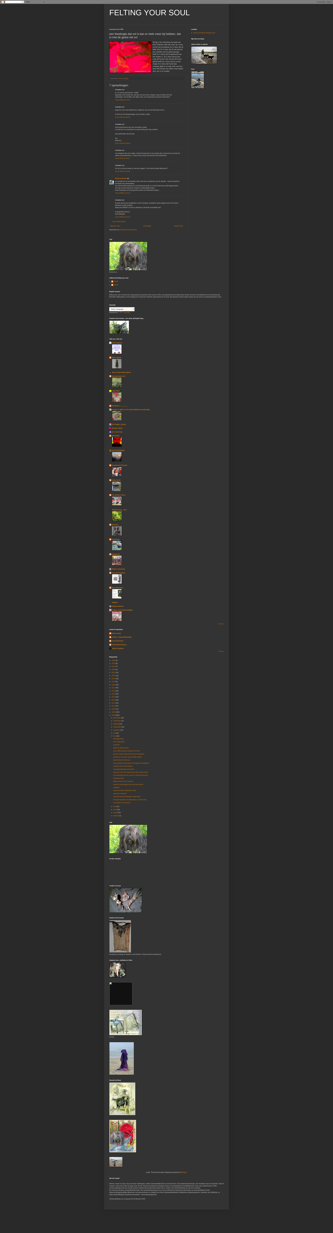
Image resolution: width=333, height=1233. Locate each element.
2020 (114, 679)
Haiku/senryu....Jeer (119, 510)
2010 (114, 709)
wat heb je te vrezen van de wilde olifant (127, 757)
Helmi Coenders (118, 648)
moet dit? (116, 745)
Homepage (147, 226)
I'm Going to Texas (119, 495)
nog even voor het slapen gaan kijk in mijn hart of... (131, 772)
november (117, 721)
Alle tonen (221, 624)
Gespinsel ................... (119, 406)
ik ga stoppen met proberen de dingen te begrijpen (131, 763)
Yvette (116, 281)
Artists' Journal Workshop (121, 637)
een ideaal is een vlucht (121, 803)
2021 (114, 676)
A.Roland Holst (118, 778)
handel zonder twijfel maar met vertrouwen (128, 784)
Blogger (184, 1172)
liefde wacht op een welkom (123, 781)
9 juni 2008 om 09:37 (122, 158)
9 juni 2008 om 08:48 (122, 143)
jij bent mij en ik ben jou (121, 760)
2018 (114, 685)
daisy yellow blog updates (121, 372)
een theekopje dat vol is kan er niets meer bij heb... (131, 775)
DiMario (115, 602)
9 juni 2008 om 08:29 (122, 117)
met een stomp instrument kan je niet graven (128, 754)
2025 (114, 663)
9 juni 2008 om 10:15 (122, 193)
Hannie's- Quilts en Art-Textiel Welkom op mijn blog (131, 410)
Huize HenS (116, 480)
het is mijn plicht (118, 742)
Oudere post (178, 226)
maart (115, 812)
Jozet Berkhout (117, 641)
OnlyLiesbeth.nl (117, 606)
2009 (114, 712)
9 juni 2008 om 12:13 (122, 217)
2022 (114, 672)
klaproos (115, 525)
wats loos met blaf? (120, 793)
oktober (116, 724)
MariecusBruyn (121, 178)
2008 (114, 715)
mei (114, 806)
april (115, 810)
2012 (114, 703)
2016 (114, 691)
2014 (114, 697)
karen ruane (116, 633)
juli (114, 733)
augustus (116, 730)
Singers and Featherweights (122, 610)
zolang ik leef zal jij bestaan (123, 766)
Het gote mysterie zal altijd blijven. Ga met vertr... (130, 800)
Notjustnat (116, 554)
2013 (114, 700)
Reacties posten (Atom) (128, 230)
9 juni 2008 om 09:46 (122, 171)
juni (114, 736)
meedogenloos (118, 739)
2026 (114, 660)
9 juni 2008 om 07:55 (122, 100)
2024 (114, 666)
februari (116, 816)
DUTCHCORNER (118, 450)
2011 (114, 706)
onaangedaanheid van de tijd (123, 769)
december (117, 718)
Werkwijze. (116, 436)
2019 (114, 682)
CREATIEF (116, 391)
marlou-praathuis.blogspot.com (204, 33)
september (117, 727)
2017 (114, 688)
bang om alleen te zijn (121, 748)
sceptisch (116, 787)
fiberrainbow (116, 357)
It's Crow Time (117, 432)
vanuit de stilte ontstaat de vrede (124, 790)
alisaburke (116, 539)
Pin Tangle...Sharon (119, 424)
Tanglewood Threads (119, 465)
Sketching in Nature (119, 645)
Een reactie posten (119, 221)
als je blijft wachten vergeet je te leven (126, 751)
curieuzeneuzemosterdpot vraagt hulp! (126, 796)
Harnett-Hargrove (118, 573)
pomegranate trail (118, 376)
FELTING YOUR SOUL (149, 12)
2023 (114, 669)
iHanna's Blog (117, 428)
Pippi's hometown (118, 569)
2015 (114, 694)
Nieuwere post (115, 226)
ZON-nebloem (117, 343)
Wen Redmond (117, 588)
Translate (126, 312)
